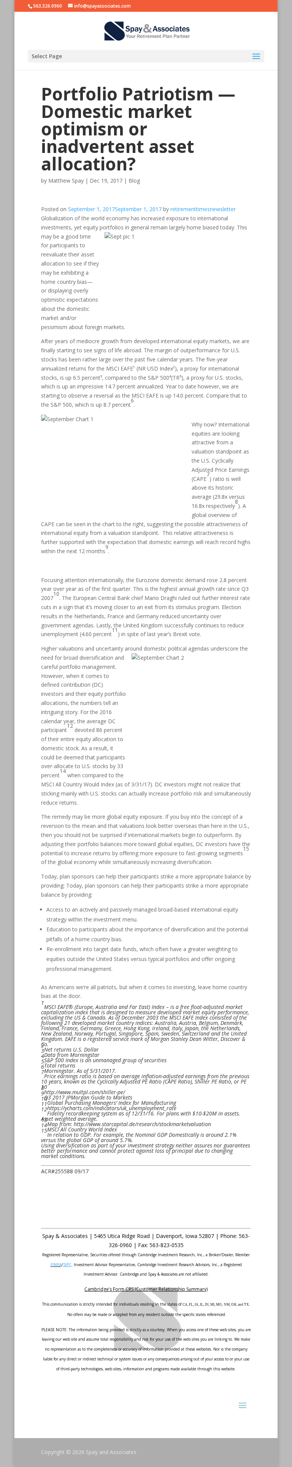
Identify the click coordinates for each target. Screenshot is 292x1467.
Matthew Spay (66, 180)
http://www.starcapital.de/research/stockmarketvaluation (143, 1124)
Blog (134, 180)
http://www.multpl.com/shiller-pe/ (84, 1092)
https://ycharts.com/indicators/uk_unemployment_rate (111, 1108)
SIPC (67, 1264)
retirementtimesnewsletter (203, 209)
